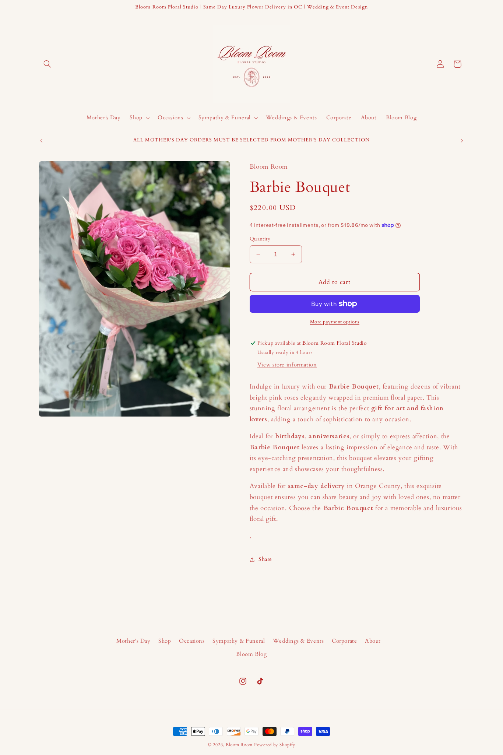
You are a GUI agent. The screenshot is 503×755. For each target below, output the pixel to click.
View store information (287, 364)
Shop (164, 641)
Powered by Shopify (274, 745)
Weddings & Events (298, 641)
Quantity (260, 238)
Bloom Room (239, 745)
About (373, 641)
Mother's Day (133, 641)
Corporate (344, 641)
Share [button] (265, 559)
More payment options (335, 322)
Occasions (192, 641)
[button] (47, 64)
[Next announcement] (462, 140)
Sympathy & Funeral (238, 641)
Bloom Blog (251, 654)
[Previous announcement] (41, 140)
